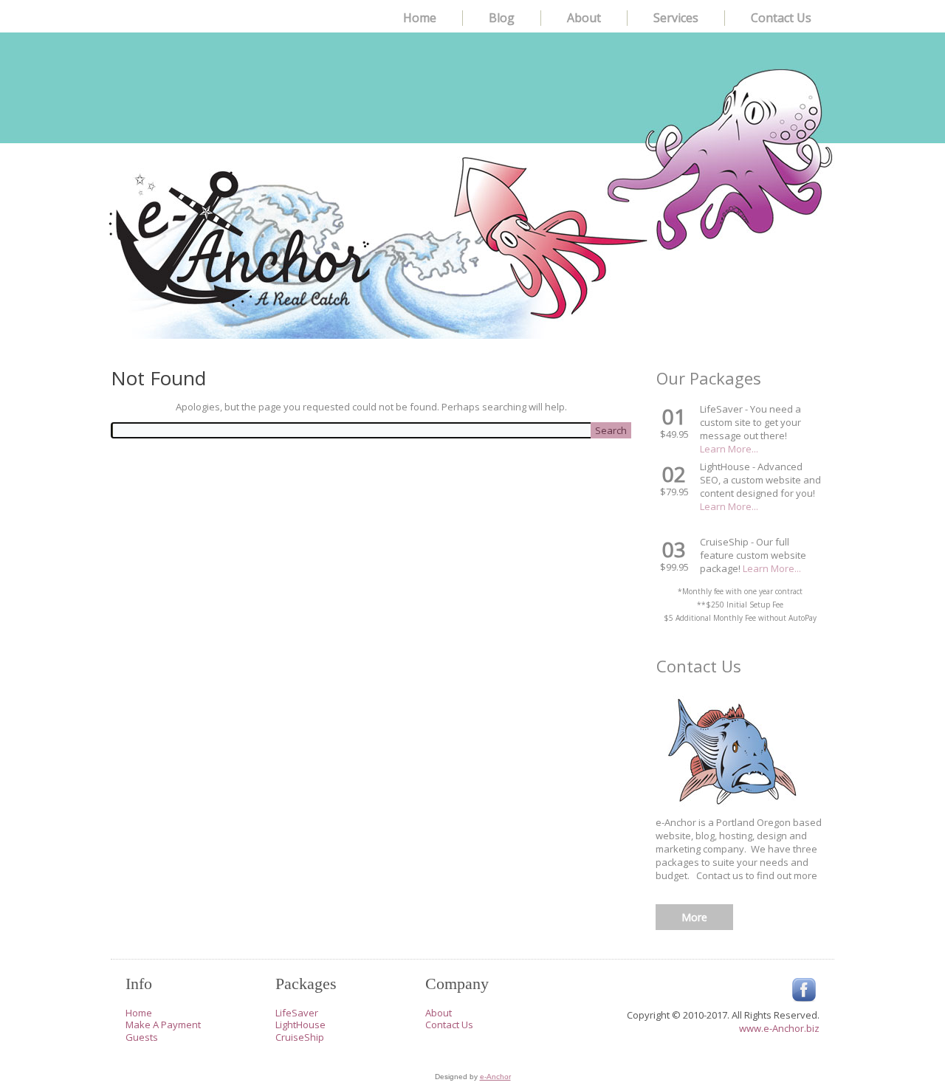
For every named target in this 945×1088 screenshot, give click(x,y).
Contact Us (781, 18)
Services (675, 18)
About (584, 18)
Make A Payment (163, 1024)
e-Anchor (495, 1076)
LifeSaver (296, 1012)
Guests (142, 1037)
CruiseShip (299, 1037)
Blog (502, 18)
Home (419, 18)
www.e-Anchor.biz (779, 1028)
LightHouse (300, 1024)
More (694, 917)
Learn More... (729, 448)
